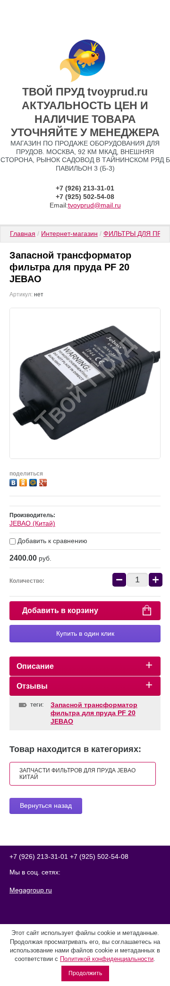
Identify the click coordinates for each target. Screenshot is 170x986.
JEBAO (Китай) (32, 523)
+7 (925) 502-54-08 (85, 196)
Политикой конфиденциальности (106, 958)
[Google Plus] (44, 481)
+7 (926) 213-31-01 (85, 188)
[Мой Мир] (34, 481)
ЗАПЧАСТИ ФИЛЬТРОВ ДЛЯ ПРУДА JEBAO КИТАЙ (77, 773)
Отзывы (32, 686)
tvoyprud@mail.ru (94, 205)
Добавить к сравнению (51, 541)
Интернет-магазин (69, 233)
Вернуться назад (46, 805)
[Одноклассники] (24, 481)
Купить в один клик (85, 633)
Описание (35, 666)
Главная (22, 233)
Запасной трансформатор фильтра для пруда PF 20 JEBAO (94, 713)
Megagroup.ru (30, 890)
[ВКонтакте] (14, 481)
